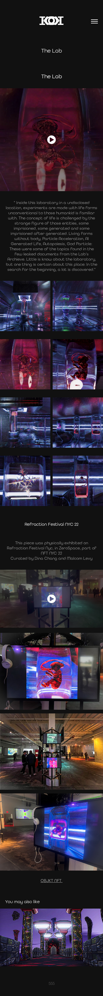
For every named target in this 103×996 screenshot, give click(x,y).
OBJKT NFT (52, 880)
